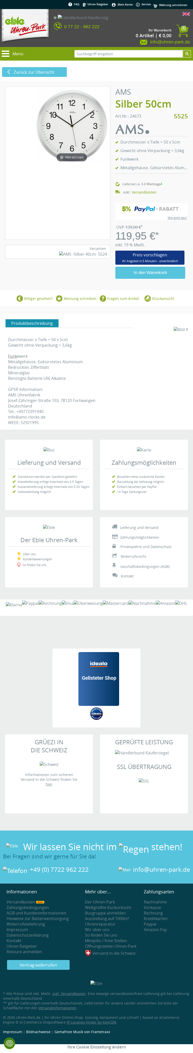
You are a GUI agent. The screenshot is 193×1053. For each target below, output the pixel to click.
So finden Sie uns (34, 565)
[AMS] (132, 132)
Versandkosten (144, 192)
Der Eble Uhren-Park (49, 540)
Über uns (29, 554)
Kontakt (127, 576)
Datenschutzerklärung (28, 935)
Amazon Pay (155, 929)
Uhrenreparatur (100, 924)
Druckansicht (163, 298)
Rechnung (153, 913)
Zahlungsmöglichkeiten (144, 463)
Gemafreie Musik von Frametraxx (82, 1031)
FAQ (76, 4)
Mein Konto (125, 4)
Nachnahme (155, 902)
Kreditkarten (156, 918)
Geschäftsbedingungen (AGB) (145, 566)
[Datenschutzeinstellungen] (9, 1043)
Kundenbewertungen (37, 559)
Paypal (150, 924)
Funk (12, 356)
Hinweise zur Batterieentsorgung (38, 918)
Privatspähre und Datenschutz (146, 546)
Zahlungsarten (159, 892)
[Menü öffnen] (6, 52)
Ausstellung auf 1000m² (107, 918)
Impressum (17, 929)
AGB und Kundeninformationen (36, 913)
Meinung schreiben (80, 298)
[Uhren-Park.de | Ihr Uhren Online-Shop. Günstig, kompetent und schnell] (25, 27)
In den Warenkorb (150, 272)
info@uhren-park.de (161, 869)
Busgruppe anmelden (105, 913)
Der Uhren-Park (100, 902)
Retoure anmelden (24, 951)
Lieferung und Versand (49, 463)
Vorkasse (152, 907)
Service (146, 4)
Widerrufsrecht (133, 556)
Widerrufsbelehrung (26, 924)
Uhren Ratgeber (97, 4)
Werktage (154, 184)
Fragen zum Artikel (123, 298)
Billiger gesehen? (38, 298)
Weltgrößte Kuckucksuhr (108, 907)
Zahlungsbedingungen (28, 907)
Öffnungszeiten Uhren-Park (110, 946)
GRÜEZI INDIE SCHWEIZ (49, 746)
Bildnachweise (38, 1031)
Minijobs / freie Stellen (106, 940)
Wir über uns (97, 929)
